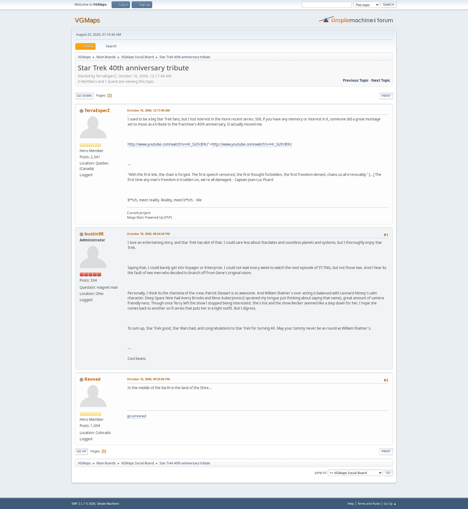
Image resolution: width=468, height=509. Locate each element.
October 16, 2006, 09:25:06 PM (148, 379)
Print (386, 96)
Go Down (84, 96)
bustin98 (93, 234)
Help (350, 503)
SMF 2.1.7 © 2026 (83, 503)
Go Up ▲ (390, 503)
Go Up (81, 451)
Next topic (380, 80)
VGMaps (87, 20)
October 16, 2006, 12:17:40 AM (148, 110)
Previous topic (356, 80)
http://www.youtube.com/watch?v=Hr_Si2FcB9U (168, 144)
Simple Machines (108, 503)
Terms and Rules (369, 503)
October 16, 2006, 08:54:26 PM (148, 234)
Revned (92, 379)
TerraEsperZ (97, 110)
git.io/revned (136, 416)
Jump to (320, 472)
